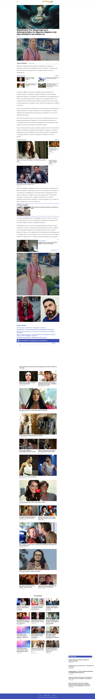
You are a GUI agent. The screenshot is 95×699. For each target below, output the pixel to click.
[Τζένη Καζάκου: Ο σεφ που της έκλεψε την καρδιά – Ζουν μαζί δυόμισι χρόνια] (38, 615)
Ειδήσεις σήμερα (21, 325)
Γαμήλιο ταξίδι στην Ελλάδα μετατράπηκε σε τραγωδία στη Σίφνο (44, 208)
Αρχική (40, 695)
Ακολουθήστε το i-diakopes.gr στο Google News (33, 340)
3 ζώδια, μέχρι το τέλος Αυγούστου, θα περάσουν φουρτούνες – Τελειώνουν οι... (23, 636)
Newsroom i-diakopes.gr (22, 63)
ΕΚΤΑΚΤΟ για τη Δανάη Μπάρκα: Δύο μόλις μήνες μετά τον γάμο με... (37, 650)
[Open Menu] (17, 1)
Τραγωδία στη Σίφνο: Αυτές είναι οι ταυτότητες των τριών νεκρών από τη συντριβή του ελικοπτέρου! (36, 332)
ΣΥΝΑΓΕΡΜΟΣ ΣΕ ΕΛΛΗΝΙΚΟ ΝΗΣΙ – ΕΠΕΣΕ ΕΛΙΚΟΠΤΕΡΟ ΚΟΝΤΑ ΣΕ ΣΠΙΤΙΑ (32, 337)
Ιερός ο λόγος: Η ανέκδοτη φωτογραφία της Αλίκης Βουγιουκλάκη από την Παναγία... (52, 636)
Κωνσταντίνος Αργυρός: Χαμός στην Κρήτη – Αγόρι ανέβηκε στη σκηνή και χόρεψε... (52, 622)
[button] (38, 17)
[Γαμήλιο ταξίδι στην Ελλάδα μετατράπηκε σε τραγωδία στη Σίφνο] (23, 211)
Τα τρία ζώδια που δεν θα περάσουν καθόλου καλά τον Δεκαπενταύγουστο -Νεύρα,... (22, 650)
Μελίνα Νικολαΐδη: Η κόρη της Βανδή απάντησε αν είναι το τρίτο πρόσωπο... (37, 636)
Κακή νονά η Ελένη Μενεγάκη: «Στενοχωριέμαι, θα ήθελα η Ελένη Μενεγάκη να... (37, 608)
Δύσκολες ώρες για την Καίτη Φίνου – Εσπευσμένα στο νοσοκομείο (31, 327)
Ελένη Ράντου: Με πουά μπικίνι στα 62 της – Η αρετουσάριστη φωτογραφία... (23, 608)
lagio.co (56, 697)
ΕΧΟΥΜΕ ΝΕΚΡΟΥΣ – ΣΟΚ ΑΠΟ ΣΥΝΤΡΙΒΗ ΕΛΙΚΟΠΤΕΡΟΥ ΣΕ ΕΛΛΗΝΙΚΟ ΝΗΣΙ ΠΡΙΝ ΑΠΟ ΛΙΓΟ (35, 329)
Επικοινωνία (54, 695)
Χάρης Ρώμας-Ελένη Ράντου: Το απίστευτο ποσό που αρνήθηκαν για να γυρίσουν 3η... (23, 622)
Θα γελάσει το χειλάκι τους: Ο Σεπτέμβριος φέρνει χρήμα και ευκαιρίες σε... (52, 608)
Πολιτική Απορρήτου (46, 695)
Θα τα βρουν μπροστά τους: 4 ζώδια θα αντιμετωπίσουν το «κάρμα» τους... (52, 650)
